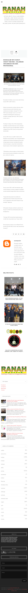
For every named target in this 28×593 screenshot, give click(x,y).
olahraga (3, 491)
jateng (2, 471)
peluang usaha (4, 498)
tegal (2, 515)
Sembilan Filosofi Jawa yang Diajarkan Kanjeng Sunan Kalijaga (15, 401)
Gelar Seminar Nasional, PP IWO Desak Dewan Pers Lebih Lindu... (14, 299)
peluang (3, 495)
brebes (2, 457)
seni (2, 505)
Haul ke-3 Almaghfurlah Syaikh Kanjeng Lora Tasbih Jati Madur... (14, 351)
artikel (2, 450)
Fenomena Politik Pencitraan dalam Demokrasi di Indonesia (15, 434)
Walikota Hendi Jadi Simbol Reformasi (15, 409)
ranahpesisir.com (14, 587)
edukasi (3, 464)
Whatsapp (3, 388)
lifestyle (3, 481)
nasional (3, 488)
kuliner (2, 477)
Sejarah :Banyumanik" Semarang (14, 425)
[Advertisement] (14, 34)
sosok (2, 512)
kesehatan (3, 474)
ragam (2, 502)
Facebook (3, 385)
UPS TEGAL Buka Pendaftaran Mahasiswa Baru (16, 417)
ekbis (2, 467)
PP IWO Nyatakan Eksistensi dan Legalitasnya (14, 325)
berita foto (3, 453)
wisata (2, 519)
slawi (2, 508)
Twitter (3, 390)
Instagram (3, 386)
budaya (2, 460)
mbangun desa (4, 484)
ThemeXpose (10, 589)
